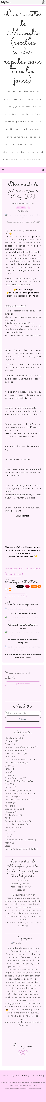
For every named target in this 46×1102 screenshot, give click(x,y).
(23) (10, 787)
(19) (18, 800)
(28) (16, 778)
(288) (14, 738)
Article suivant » (33, 569)
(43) (17, 763)
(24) (19, 781)
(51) (21, 760)
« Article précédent (14, 569)
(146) (12, 741)
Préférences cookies (34, 1088)
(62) (16, 753)
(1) (9, 846)
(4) (17, 824)
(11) (10, 806)
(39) (9, 772)
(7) (8, 818)
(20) (12, 797)
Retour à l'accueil (13, 574)
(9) (11, 812)
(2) (9, 837)
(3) (10, 830)
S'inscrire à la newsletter (15, 596)
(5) (18, 821)
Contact (11, 1085)
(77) (21, 747)
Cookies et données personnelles (15, 1088)
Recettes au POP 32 (26, 203)
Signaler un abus (23, 1085)
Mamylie (24, 922)
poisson (14, 203)
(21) (20, 793)
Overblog (39, 1076)
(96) (10, 744)
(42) (10, 766)
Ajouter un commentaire (23, 684)
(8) (13, 815)
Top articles (39, 1082)
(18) (10, 803)
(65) (15, 750)
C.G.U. (33, 1085)
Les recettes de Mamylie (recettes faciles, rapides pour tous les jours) (23, 47)
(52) (10, 756)
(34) (10, 775)
